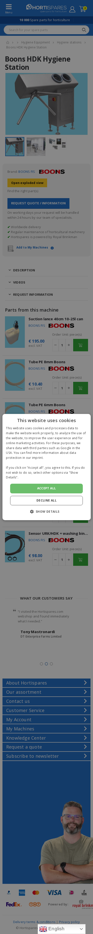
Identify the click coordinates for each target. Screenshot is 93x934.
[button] (46, 511)
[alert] (46, 467)
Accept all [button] (46, 488)
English (56, 928)
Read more (27, 477)
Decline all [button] (46, 500)
